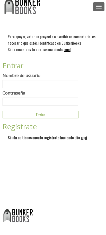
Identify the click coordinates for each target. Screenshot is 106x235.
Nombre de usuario (21, 75)
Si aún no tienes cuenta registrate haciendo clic (47, 137)
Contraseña (14, 93)
